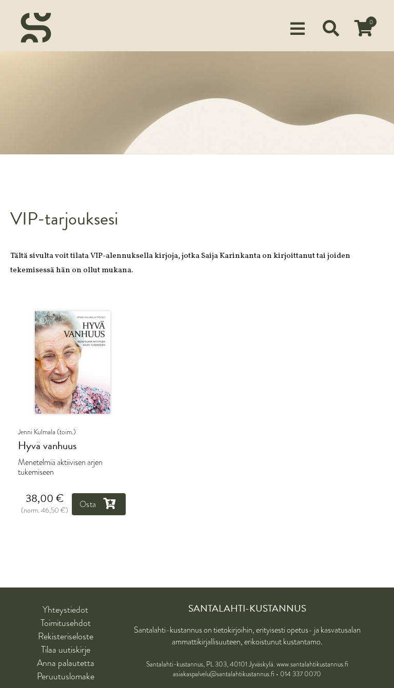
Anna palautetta (65, 663)
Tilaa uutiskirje (65, 649)
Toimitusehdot (66, 623)
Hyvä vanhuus (47, 445)
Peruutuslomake (65, 676)
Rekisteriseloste (65, 636)
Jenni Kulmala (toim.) (47, 432)
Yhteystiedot (65, 609)
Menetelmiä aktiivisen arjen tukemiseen (60, 467)
